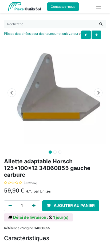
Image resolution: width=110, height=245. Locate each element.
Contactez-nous (63, 7)
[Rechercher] (101, 24)
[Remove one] (10, 205)
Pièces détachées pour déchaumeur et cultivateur (41, 34)
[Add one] (34, 205)
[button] (11, 92)
